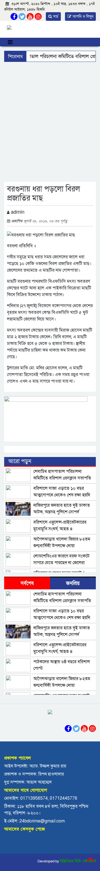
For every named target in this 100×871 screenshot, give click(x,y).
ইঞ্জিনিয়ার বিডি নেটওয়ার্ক (78, 861)
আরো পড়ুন (19, 461)
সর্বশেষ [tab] (27, 583)
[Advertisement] (50, 115)
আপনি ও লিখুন (82, 16)
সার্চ (55, 16)
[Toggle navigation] (10, 42)
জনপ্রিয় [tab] (73, 583)
